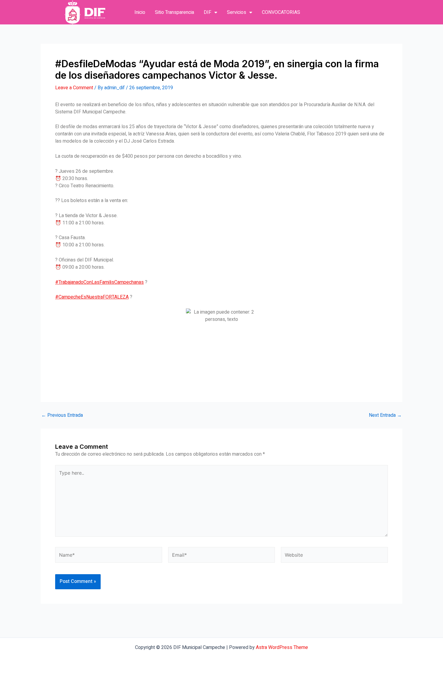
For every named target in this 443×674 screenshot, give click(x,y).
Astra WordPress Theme (282, 647)
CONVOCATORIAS (281, 12)
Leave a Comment (74, 87)
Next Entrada (385, 415)
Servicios (236, 12)
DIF (207, 12)
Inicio (139, 12)
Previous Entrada (62, 415)
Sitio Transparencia (174, 12)
